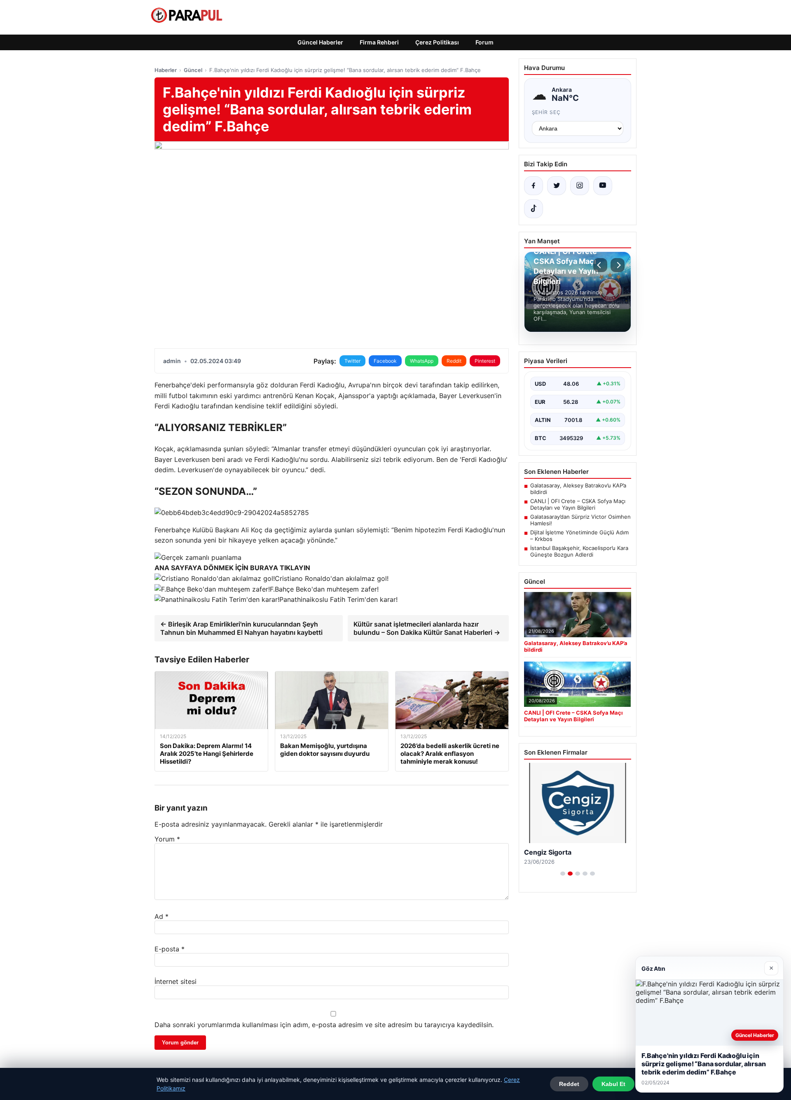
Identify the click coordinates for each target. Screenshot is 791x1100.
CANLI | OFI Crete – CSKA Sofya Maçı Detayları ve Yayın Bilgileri (577, 504)
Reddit (454, 361)
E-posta (169, 949)
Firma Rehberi (379, 42)
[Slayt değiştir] (562, 874)
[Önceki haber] (600, 265)
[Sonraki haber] (618, 265)
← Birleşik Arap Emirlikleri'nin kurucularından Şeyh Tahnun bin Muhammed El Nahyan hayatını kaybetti (241, 628)
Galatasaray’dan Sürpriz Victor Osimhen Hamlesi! (580, 520)
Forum (484, 42)
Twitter (352, 361)
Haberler (165, 70)
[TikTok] (533, 208)
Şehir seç (546, 112)
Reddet (569, 1084)
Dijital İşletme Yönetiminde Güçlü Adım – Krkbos (579, 535)
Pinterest (485, 361)
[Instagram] (579, 185)
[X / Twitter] (556, 185)
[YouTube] (602, 185)
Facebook (385, 361)
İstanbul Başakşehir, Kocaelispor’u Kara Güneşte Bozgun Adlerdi (579, 551)
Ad (161, 916)
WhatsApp (421, 361)
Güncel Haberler (320, 42)
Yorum (167, 839)
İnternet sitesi (175, 981)
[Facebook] (533, 185)
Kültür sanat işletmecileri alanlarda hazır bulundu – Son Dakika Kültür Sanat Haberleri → (426, 628)
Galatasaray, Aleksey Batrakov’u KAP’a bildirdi (578, 488)
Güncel (193, 70)
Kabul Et (613, 1084)
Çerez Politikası (437, 42)
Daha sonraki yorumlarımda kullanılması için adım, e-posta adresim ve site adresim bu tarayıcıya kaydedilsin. (324, 1025)
